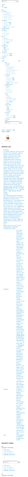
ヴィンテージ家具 (8, 53)
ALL (3, 9)
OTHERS (4, 57)
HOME (3, 130)
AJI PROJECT (19, 235)
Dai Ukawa (17, 162)
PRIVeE (5, 214)
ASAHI (8, 197)
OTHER (5, 192)
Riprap (5, 216)
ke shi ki (14, 208)
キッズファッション (8, 39)
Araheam (15, 154)
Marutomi (11, 173)
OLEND (16, 212)
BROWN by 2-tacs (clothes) (16, 197)
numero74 (15, 225)
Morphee (20, 211)
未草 (4, 190)
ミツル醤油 (8, 190)
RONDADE (6, 178)
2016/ (17, 151)
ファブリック (7, 25)
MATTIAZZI (16, 173)
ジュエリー (6, 35)
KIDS (3, 36)
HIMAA (16, 167)
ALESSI (19, 153)
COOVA (5, 203)
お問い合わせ (7, 450)
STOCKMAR (15, 227)
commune (11, 161)
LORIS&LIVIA (6, 172)
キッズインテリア (8, 41)
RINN (17, 176)
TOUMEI (13, 183)
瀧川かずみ (20, 220)
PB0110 (9, 220)
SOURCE (5, 217)
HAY (8, 167)
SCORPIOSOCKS (11, 216)
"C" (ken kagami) (17, 200)
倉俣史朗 (5, 189)
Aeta (4, 195)
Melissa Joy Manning (12, 211)
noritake (10, 175)
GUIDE (5, 7)
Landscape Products (8, 170)
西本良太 (22, 189)
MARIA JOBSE (19, 395)
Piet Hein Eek (18, 175)
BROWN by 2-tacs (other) (9, 198)
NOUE (9, 212)
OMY (20, 225)
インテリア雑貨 (7, 22)
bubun (17, 198)
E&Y (15, 164)
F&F (17, 205)
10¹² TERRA (6, 151)
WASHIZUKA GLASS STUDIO (10, 184)
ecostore (12, 164)
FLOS (4, 165)
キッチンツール (7, 17)
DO (8, 164)
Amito (4, 197)
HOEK (3, 4)
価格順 (3, 131)
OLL (19, 212)
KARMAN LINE (20, 206)
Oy (13, 175)
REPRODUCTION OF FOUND (15, 214)
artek (9, 156)
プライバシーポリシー (9, 453)
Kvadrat (20, 168)
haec (19, 165)
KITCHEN (4, 11)
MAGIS (22, 172)
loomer (9, 209)
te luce (8, 183)
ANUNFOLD (20, 195)
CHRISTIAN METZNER (8, 159)
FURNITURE (5, 46)
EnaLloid (21, 203)
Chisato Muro (10, 201)
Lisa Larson (16, 170)
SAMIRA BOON (20, 178)
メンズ (5, 31)
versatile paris (19, 183)
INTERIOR (4, 20)
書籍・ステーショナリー (9, 27)
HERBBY (12, 167)
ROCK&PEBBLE (7, 227)
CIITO (15, 201)
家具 (5, 47)
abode (20, 151)
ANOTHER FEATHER (11, 195)
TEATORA (13, 219)
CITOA (19, 201)
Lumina (18, 172)
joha (9, 206)
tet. (22, 219)
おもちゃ (6, 38)
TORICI (5, 220)
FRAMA (8, 165)
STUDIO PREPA (13, 181)
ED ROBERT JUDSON (13, 203)
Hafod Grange (19, 274)
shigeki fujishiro (12, 179)
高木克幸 (19, 190)
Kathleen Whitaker (7, 208)
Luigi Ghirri (13, 172)
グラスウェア (7, 14)
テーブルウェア (7, 12)
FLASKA (19, 164)
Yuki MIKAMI (16, 186)
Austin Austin (14, 156)
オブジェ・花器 (7, 24)
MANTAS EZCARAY (15, 209)
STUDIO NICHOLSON (13, 217)
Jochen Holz (15, 168)
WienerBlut (14, 220)
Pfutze (22, 212)
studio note (6, 181)
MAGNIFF (5, 173)
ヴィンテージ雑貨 (8, 55)
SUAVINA (19, 181)
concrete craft (11, 162)
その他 (5, 50)
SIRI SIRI (18, 216)
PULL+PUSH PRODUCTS (9, 176)
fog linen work (14, 165)
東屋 (14, 130)
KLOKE (5, 209)
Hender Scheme (20, 381)
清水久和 (10, 189)
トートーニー (16, 189)
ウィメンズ (6, 33)
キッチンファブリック (9, 16)
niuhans (5, 212)
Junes (12, 206)
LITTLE (21, 170)
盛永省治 (14, 190)
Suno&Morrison (7, 219)
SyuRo (5, 183)
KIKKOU (19, 208)
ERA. (4, 205)
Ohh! (12, 212)
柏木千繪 (15, 187)
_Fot (15, 205)
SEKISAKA (5, 179)
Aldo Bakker (14, 153)
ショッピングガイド (8, 451)
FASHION (4, 30)
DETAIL (5, 164)
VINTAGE (4, 52)
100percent (12, 151)
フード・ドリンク (8, 19)
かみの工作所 (21, 187)
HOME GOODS (5, 28)
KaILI (15, 206)
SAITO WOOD (12, 178)
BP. (18, 157)
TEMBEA (19, 219)
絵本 (5, 44)
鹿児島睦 (10, 187)
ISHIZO (9, 168)
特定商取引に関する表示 (9, 454)
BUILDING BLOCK (7, 200)
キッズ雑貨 (6, 42)
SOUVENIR (19, 179)
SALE (3, 58)
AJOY (10, 153)
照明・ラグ (6, 49)
